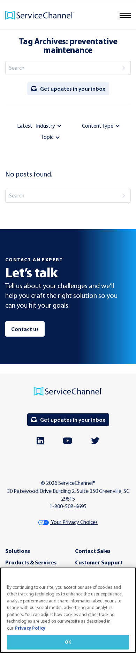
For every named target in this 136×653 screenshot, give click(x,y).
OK (68, 642)
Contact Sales (93, 550)
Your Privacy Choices (74, 522)
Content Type (97, 125)
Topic (47, 137)
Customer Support (99, 562)
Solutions (17, 550)
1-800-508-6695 (68, 506)
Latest (24, 125)
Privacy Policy (30, 628)
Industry (45, 125)
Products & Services (30, 562)
